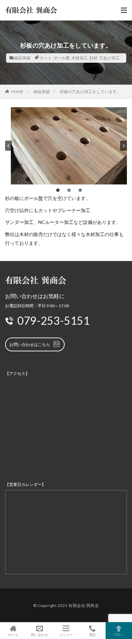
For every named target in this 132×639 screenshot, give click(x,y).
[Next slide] (123, 146)
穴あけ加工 (109, 57)
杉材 (93, 57)
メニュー (66, 634)
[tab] (58, 190)
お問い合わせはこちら (29, 344)
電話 (92, 634)
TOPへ (119, 634)
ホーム (13, 634)
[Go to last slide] (8, 146)
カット (46, 57)
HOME (17, 91)
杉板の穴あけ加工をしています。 (90, 91)
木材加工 (79, 57)
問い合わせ (39, 634)
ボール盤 (61, 57)
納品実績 (22, 57)
